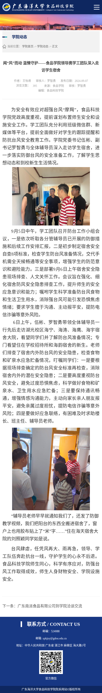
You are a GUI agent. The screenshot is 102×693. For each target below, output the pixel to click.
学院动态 (42, 46)
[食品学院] (44, 7)
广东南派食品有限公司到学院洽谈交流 (50, 606)
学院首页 (27, 46)
